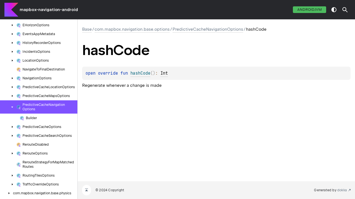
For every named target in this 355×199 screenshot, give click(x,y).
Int (164, 73)
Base (87, 29)
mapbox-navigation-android (49, 9)
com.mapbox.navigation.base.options (132, 29)
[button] (345, 9)
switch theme (333, 9)
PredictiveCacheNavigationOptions (208, 29)
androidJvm (309, 9)
